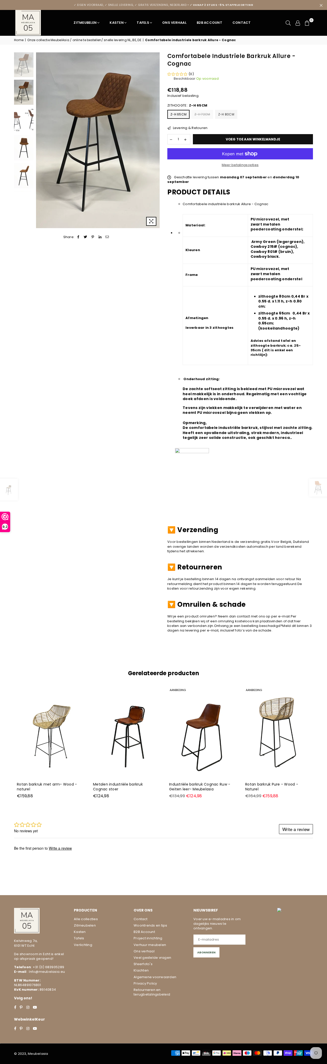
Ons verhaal (144, 951)
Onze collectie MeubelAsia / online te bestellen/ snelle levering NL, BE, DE (84, 40)
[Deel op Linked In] (100, 237)
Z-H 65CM (178, 114)
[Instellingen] (297, 23)
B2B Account (209, 22)
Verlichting (83, 944)
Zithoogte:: (187, 105)
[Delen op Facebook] (78, 237)
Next (155, 140)
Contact (241, 22)
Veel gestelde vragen (152, 957)
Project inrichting (148, 938)
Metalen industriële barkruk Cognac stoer (118, 787)
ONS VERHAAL (174, 22)
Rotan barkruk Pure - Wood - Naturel (271, 787)
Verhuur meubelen (150, 944)
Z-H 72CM (202, 114)
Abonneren (206, 952)
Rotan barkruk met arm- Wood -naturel (47, 787)
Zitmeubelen (85, 22)
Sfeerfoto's (143, 964)
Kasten (117, 22)
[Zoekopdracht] (288, 23)
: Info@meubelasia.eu (46, 971)
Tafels (143, 22)
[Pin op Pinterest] (93, 237)
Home (19, 40)
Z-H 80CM (226, 114)
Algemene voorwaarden (155, 977)
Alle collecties (86, 919)
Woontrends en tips (150, 925)
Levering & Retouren (189, 128)
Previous (40, 140)
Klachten (141, 970)
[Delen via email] (107, 237)
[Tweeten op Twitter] (86, 237)
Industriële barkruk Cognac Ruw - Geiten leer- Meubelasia (199, 787)
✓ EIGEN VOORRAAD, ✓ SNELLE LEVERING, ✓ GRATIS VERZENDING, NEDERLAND (163, 5)
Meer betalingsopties (240, 165)
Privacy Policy (145, 983)
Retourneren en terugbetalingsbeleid (152, 992)
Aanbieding (178, 690)
